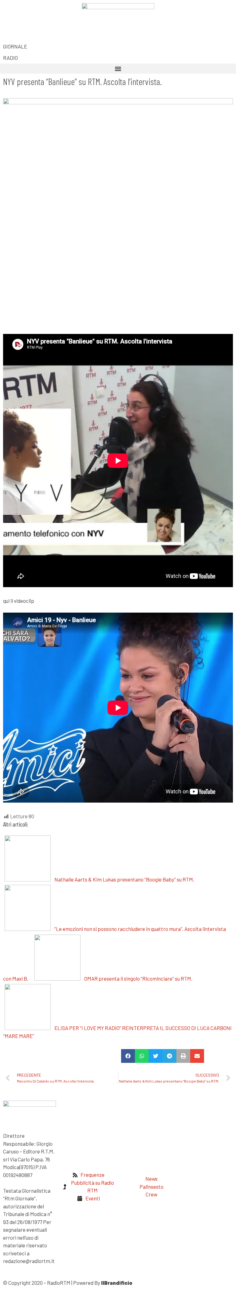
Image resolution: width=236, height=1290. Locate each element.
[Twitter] (27, 10)
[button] (118, 69)
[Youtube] (184, 10)
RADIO (10, 58)
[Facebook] (10, 10)
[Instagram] (168, 10)
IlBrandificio (116, 1283)
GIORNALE (15, 46)
